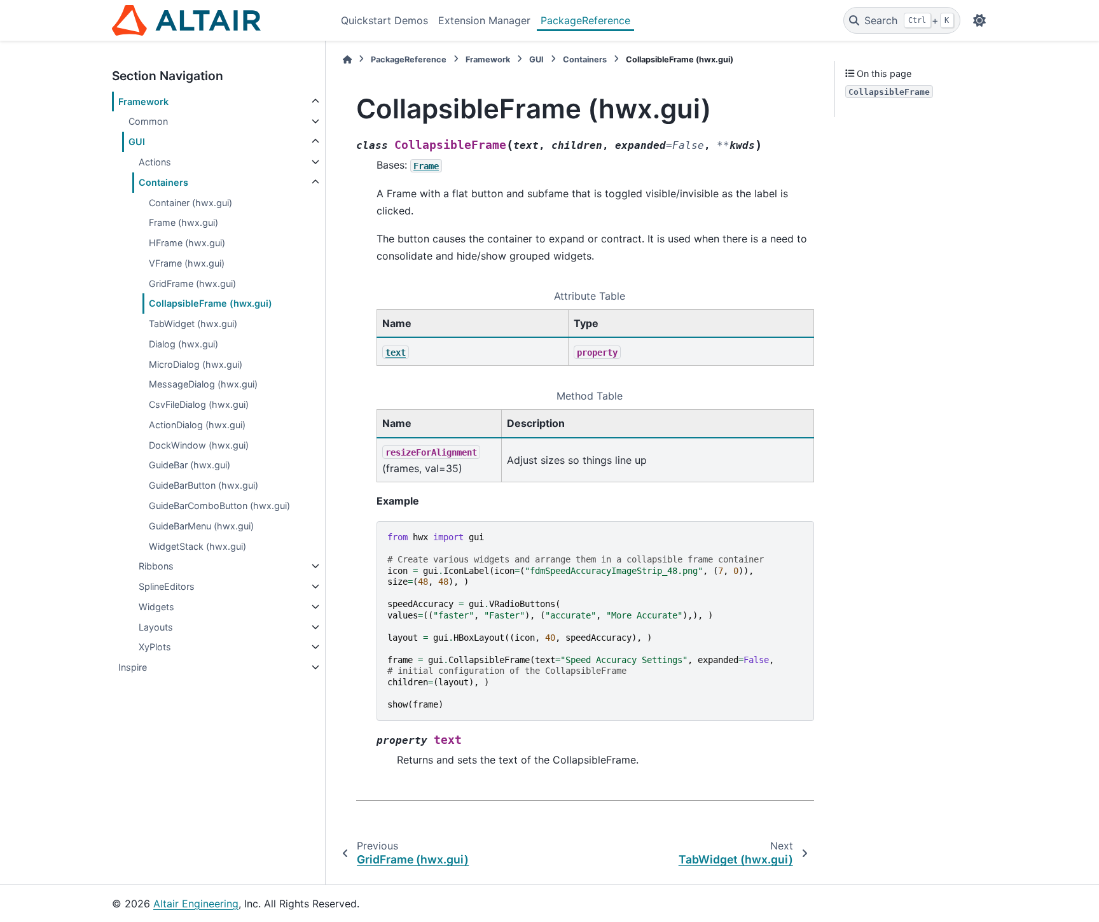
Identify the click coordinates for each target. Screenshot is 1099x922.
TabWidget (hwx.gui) (193, 323)
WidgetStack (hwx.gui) (197, 546)
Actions (155, 162)
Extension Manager (484, 20)
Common (148, 121)
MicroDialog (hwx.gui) (195, 364)
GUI (136, 141)
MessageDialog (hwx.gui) (203, 384)
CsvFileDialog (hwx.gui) (199, 404)
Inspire (132, 667)
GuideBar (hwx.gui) (189, 464)
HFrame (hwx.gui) (187, 242)
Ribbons (156, 566)
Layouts (156, 627)
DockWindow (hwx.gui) (199, 445)
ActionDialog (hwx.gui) (197, 424)
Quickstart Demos (384, 20)
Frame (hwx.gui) (183, 222)
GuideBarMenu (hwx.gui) (201, 525)
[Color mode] (979, 20)
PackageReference (585, 20)
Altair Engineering (195, 903)
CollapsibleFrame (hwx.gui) (210, 303)
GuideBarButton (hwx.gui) (203, 485)
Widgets (156, 606)
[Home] (347, 59)
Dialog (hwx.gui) (183, 344)
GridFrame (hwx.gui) (192, 283)
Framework (143, 101)
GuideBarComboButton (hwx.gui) (219, 505)
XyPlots (155, 646)
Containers (163, 182)
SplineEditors (167, 586)
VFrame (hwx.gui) (187, 263)
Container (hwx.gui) (190, 202)
